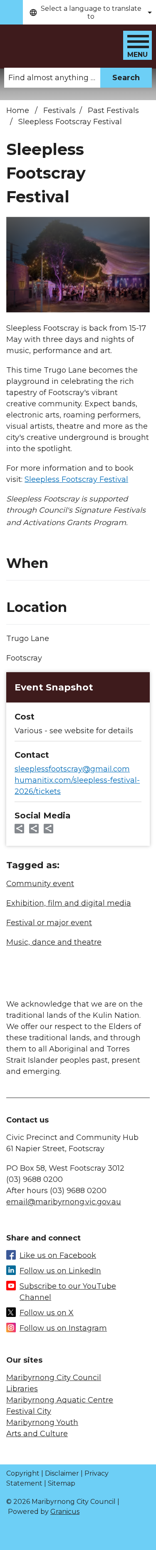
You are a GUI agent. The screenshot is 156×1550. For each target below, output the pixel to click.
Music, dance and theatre (54, 942)
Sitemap (61, 1483)
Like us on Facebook (58, 1255)
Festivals (59, 110)
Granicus (64, 1512)
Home (17, 110)
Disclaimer (62, 1473)
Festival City (28, 1411)
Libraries (22, 1388)
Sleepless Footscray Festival (76, 479)
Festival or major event (49, 922)
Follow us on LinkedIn (60, 1270)
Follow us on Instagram (63, 1328)
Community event (40, 883)
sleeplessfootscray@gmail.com (72, 769)
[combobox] (89, 12)
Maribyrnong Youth (42, 1422)
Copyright (23, 1473)
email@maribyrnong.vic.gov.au (63, 1201)
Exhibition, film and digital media (68, 903)
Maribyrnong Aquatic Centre (59, 1400)
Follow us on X (47, 1312)
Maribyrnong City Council (53, 1377)
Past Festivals (113, 110)
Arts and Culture (37, 1433)
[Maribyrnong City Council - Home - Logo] (62, 41)
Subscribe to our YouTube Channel (68, 1292)
